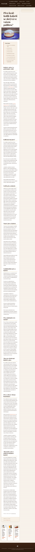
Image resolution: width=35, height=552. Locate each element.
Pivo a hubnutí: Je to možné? (11, 55)
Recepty (18, 3)
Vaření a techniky (21, 5)
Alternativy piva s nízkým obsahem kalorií (10, 61)
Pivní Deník (4, 3)
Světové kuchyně (12, 5)
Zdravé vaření (29, 5)
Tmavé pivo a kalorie (9, 51)
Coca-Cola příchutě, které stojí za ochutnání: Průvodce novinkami (16, 532)
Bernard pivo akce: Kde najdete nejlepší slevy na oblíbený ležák (3, 532)
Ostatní (27, 1)
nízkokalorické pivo (13, 414)
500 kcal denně (11, 86)
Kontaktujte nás (13, 513)
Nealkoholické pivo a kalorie (10, 53)
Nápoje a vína (22, 1)
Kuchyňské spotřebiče (13, 1)
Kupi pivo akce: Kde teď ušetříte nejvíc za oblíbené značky (10, 532)
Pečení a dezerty (12, 3)
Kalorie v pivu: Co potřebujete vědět (11, 46)
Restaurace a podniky (26, 3)
